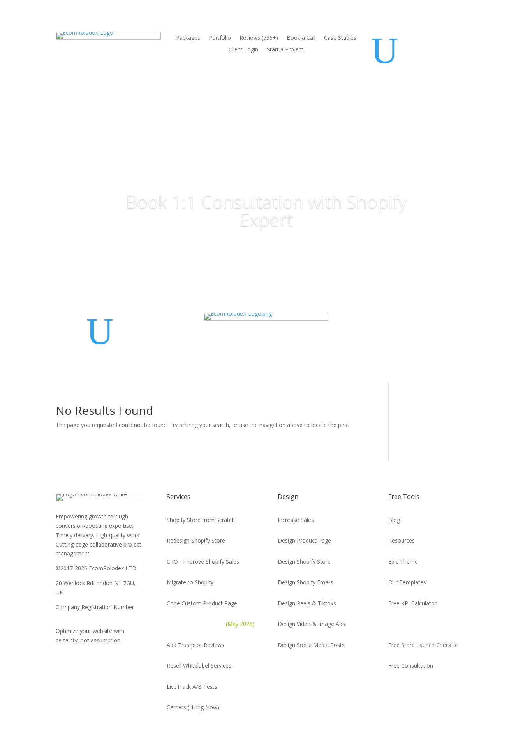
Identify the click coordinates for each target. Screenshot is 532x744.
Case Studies (340, 38)
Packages (188, 38)
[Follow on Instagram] (466, 688)
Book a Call (301, 38)
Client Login (243, 50)
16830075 (68, 616)
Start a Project (285, 50)
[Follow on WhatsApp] (394, 688)
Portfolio (220, 38)
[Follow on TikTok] (448, 688)
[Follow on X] (412, 688)
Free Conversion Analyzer (420, 624)
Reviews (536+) (259, 38)
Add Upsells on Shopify (210, 624)
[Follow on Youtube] (430, 688)
